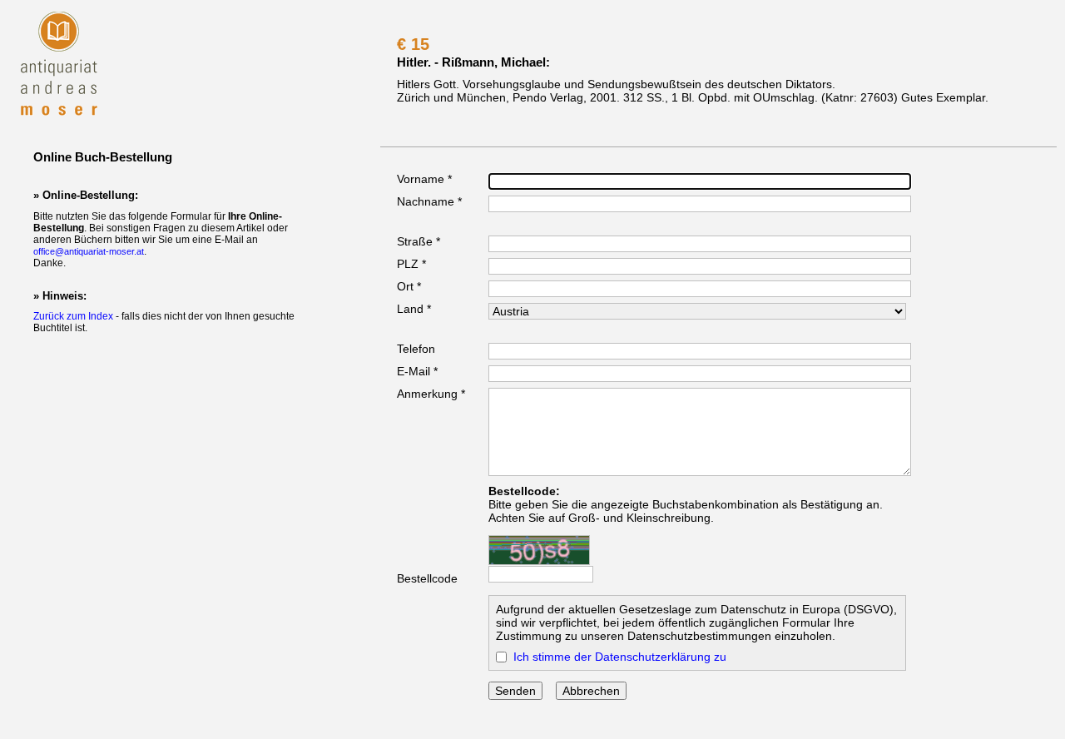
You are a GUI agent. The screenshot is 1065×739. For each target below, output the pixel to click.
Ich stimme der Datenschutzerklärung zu (619, 656)
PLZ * (411, 263)
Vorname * (424, 179)
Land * (414, 308)
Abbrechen (591, 690)
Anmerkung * (431, 393)
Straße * (418, 241)
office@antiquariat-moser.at (88, 251)
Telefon (416, 348)
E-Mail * (417, 371)
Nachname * (429, 201)
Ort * (409, 286)
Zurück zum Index (73, 316)
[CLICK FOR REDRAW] (539, 550)
